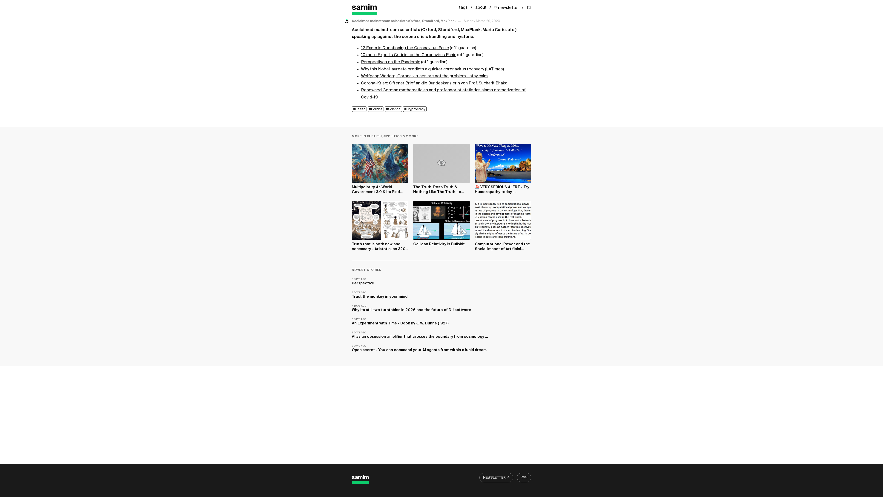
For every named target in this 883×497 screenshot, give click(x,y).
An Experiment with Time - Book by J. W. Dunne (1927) (400, 321)
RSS (524, 477)
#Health (359, 109)
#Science (393, 109)
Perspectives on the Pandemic (390, 62)
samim (364, 8)
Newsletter (494, 477)
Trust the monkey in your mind (379, 295)
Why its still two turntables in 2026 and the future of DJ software (411, 308)
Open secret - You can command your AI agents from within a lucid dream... (420, 348)
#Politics (375, 109)
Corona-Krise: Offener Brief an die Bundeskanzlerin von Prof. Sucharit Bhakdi (434, 83)
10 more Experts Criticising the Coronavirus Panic (408, 55)
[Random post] (529, 7)
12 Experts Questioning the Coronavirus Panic (405, 48)
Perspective (363, 281)
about (481, 8)
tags (463, 8)
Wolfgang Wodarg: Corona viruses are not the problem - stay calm (424, 76)
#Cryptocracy (414, 109)
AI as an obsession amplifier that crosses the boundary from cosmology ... (420, 335)
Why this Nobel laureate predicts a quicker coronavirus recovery (422, 69)
